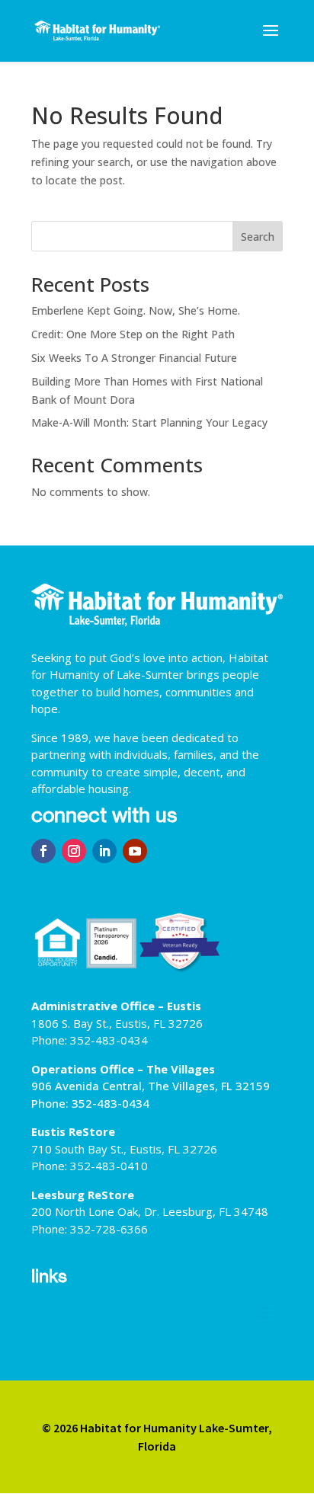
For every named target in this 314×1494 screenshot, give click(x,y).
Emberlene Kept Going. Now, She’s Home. (135, 310)
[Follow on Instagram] (74, 851)
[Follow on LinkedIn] (104, 851)
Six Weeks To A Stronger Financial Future (134, 357)
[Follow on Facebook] (43, 851)
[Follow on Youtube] (135, 851)
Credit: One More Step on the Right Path (133, 334)
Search (257, 236)
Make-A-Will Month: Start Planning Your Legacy (149, 422)
